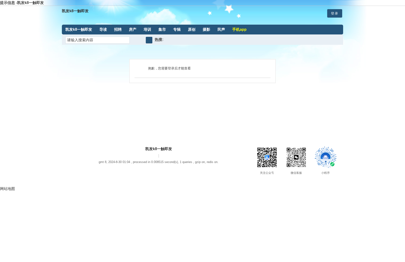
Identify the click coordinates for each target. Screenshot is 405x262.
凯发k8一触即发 (75, 11)
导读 (103, 29)
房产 (132, 29)
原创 (191, 29)
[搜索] (149, 40)
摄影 (206, 29)
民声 (221, 29)
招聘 (118, 29)
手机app (239, 29)
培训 (147, 29)
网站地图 (7, 189)
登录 (334, 13)
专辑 (177, 29)
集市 (162, 29)
